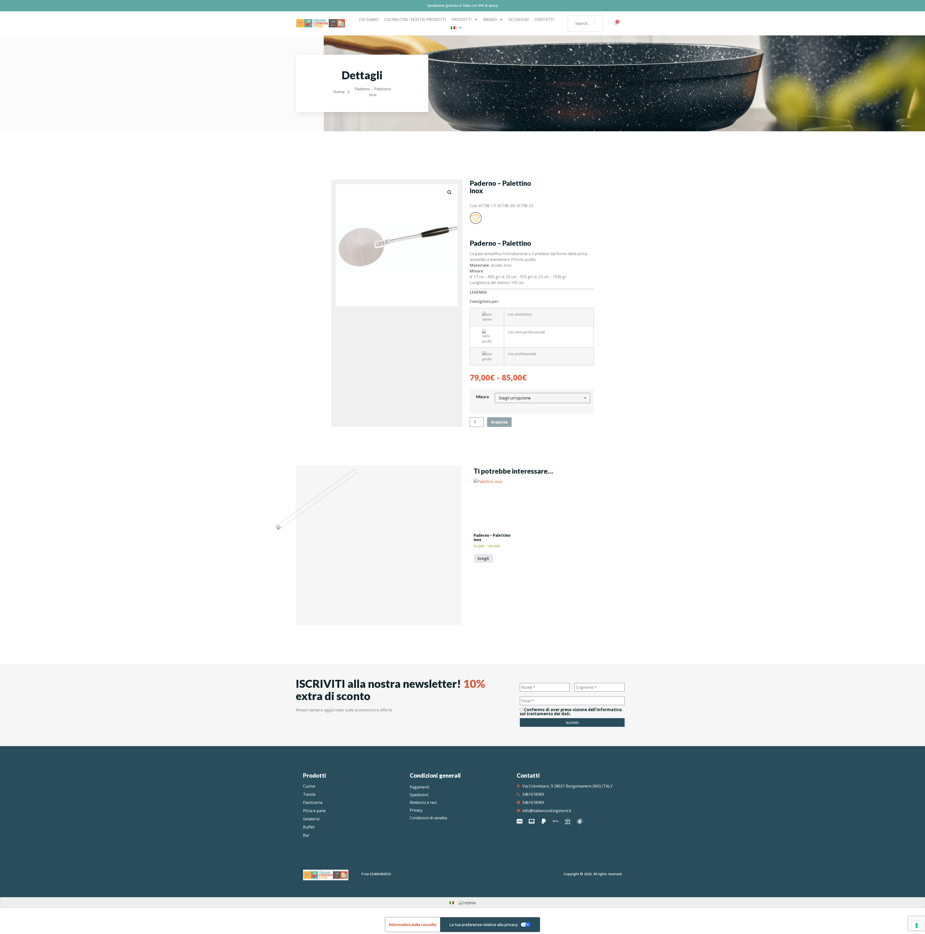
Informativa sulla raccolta (412, 924)
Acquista (499, 422)
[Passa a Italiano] (451, 902)
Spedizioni (419, 794)
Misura (482, 397)
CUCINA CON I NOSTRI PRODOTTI (415, 19)
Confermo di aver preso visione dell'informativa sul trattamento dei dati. (571, 712)
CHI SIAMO (369, 19)
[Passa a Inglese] (467, 902)
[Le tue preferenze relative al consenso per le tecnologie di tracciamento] (916, 925)
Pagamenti (419, 787)
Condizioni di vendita (428, 818)
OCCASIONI (518, 19)
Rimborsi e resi (423, 802)
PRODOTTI (462, 19)
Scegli (483, 558)
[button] (449, 192)
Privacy (416, 810)
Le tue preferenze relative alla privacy (483, 924)
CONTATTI (544, 19)
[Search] (594, 23)
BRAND (490, 19)
